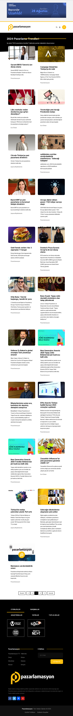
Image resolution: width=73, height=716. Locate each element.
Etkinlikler (11, 661)
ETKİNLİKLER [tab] (15, 609)
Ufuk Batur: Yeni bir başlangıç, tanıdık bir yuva (21, 298)
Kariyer (10, 664)
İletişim (23, 664)
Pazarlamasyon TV (14, 654)
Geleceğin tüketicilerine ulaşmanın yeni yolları (49, 511)
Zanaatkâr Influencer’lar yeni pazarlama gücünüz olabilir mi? (50, 461)
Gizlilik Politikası (30, 712)
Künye (23, 657)
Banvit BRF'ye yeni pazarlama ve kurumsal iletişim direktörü (20, 202)
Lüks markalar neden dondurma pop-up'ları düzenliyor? (19, 112)
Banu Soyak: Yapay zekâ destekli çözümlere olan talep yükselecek (50, 298)
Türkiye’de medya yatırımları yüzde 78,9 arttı (21, 511)
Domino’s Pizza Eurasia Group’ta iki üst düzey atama (49, 250)
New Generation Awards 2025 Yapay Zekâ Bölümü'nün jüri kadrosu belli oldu (50, 354)
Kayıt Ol (57, 661)
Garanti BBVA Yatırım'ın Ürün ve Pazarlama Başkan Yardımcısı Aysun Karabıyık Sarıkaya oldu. (21, 72)
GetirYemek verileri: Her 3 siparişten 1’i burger (21, 249)
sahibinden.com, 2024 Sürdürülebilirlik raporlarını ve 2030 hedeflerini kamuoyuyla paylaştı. (51, 166)
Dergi (10, 657)
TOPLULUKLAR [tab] (54, 615)
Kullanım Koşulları (42, 712)
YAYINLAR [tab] (35, 615)
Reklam (23, 661)
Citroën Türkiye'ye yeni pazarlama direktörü (20, 156)
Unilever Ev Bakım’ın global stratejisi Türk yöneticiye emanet (21, 352)
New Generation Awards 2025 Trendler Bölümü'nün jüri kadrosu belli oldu (21, 462)
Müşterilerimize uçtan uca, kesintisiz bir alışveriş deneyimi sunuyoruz (21, 405)
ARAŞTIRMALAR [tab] (16, 615)
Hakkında (24, 654)
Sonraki (51, 593)
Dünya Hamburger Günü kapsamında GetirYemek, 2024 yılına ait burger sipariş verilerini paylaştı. (21, 255)
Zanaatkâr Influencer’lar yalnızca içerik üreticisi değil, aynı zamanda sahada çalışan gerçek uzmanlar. (51, 468)
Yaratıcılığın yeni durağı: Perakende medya (50, 111)
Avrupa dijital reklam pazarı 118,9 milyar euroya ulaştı (51, 202)
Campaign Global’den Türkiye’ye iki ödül (49, 68)
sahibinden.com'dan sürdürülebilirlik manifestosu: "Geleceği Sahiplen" (49, 157)
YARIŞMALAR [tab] (34, 609)
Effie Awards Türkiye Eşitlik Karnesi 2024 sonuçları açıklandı (48, 405)
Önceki (22, 593)
